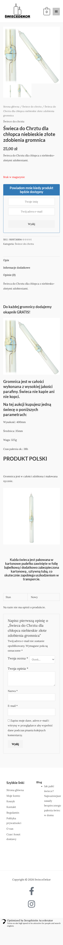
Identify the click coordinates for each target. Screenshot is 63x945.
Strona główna (11, 108)
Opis (6, 261)
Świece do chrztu (32, 108)
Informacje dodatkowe (16, 269)
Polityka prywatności (40, 938)
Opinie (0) (9, 276)
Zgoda (15, 938)
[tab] (31, 262)
